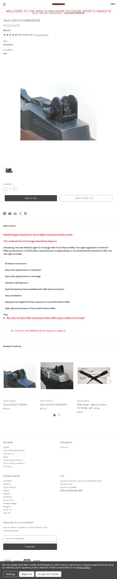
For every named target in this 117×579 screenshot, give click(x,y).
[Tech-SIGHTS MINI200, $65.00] (57, 375)
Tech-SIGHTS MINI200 (53, 404)
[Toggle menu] (4, 4)
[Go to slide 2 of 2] (59, 415)
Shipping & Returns (13, 460)
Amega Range (10, 503)
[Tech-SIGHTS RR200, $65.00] (20, 375)
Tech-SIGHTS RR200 (15, 404)
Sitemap (7, 466)
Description (9, 225)
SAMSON (7, 497)
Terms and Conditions (14, 463)
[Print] (15, 213)
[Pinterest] (25, 213)
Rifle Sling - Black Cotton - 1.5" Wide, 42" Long (92, 406)
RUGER (6, 493)
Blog (5, 457)
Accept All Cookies (48, 574)
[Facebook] (4, 213)
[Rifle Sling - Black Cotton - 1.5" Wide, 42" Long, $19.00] (93, 375)
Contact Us (8, 453)
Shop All (64, 447)
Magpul (7, 506)
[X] (20, 213)
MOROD (7, 484)
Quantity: (7, 184)
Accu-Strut (8, 500)
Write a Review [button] (41, 35)
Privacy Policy (83, 567)
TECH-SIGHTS (9, 487)
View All (6, 513)
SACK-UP (7, 509)
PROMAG (7, 481)
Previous (4, 381)
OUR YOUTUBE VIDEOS (14, 450)
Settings (10, 574)
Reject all (27, 574)
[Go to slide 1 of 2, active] (54, 415)
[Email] (9, 213)
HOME (6, 447)
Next (110, 381)
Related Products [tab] (12, 346)
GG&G (6, 490)
